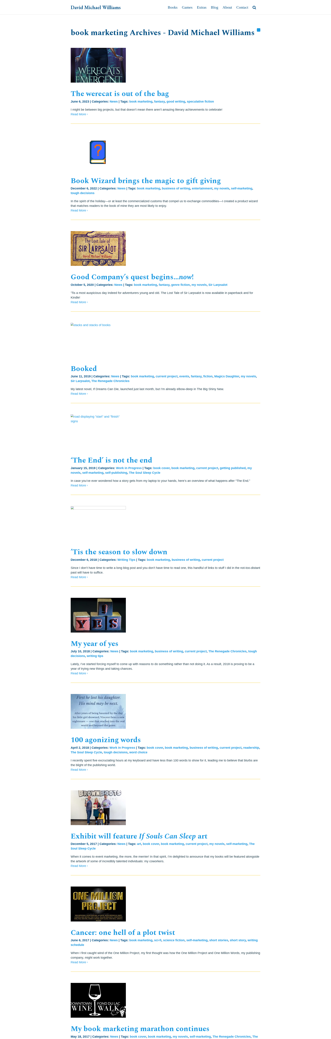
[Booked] (98, 340)
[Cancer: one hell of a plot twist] (98, 904)
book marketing (140, 101)
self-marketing (241, 188)
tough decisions (82, 193)
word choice (138, 752)
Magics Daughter (226, 376)
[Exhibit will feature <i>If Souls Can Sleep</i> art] (98, 807)
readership (251, 747)
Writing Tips (126, 559)
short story (238, 940)
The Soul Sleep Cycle (144, 472)
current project (167, 376)
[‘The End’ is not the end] (98, 431)
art (139, 844)
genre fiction (180, 285)
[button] (254, 7)
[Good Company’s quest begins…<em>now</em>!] (98, 248)
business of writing (176, 188)
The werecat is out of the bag (120, 93)
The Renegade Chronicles (110, 381)
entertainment (202, 188)
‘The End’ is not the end (111, 460)
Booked (84, 368)
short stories (218, 940)
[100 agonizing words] (98, 711)
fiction (208, 376)
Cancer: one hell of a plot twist (123, 932)
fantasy (159, 101)
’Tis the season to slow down (119, 552)
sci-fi (157, 940)
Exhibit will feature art (139, 836)
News (114, 101)
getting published (233, 468)
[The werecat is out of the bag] (98, 65)
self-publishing (116, 472)
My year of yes (94, 643)
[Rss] (258, 30)
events (184, 376)
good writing (176, 101)
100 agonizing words (106, 740)
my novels (221, 188)
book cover (161, 468)
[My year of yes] (98, 615)
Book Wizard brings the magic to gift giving (146, 181)
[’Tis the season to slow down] (98, 523)
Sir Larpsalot (217, 285)
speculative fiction (200, 101)
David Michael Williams (96, 7)
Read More (78, 114)
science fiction (174, 940)
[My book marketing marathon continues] (98, 1000)
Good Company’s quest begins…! (132, 277)
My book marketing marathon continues (140, 1029)
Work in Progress (129, 468)
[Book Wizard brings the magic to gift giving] (98, 152)
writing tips (95, 656)
